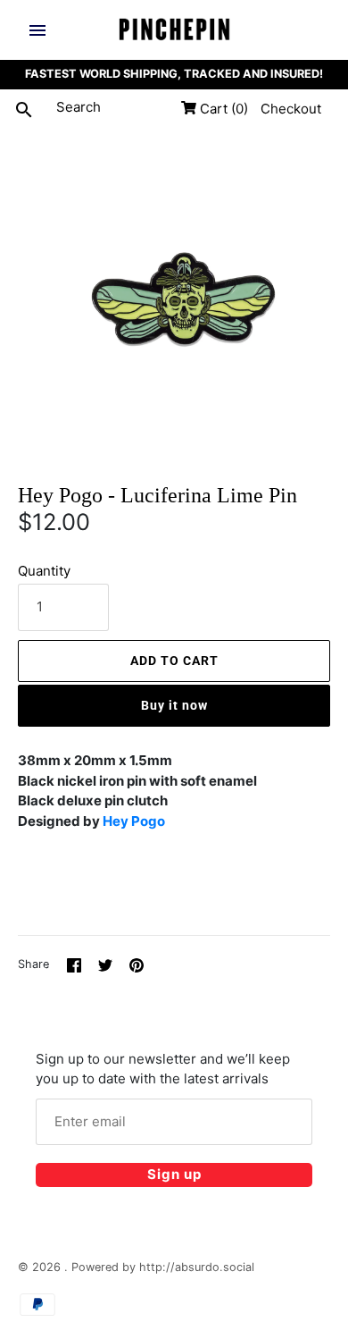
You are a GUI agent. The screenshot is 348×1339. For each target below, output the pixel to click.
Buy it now (174, 705)
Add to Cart (174, 660)
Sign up (174, 1174)
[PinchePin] (174, 30)
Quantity (44, 570)
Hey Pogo (134, 821)
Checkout (291, 108)
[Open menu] (37, 30)
